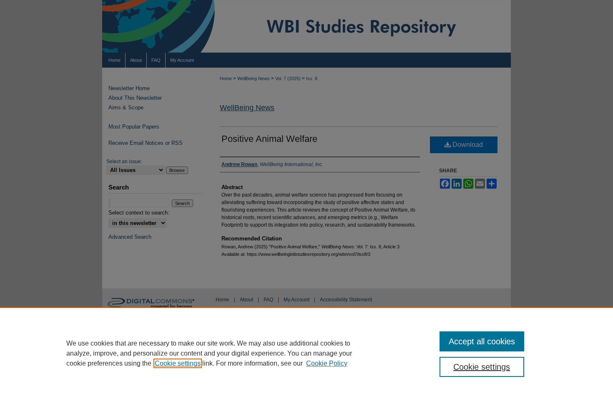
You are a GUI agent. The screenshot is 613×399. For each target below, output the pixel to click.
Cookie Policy (326, 363)
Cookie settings (178, 363)
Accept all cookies (482, 341)
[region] (306, 353)
